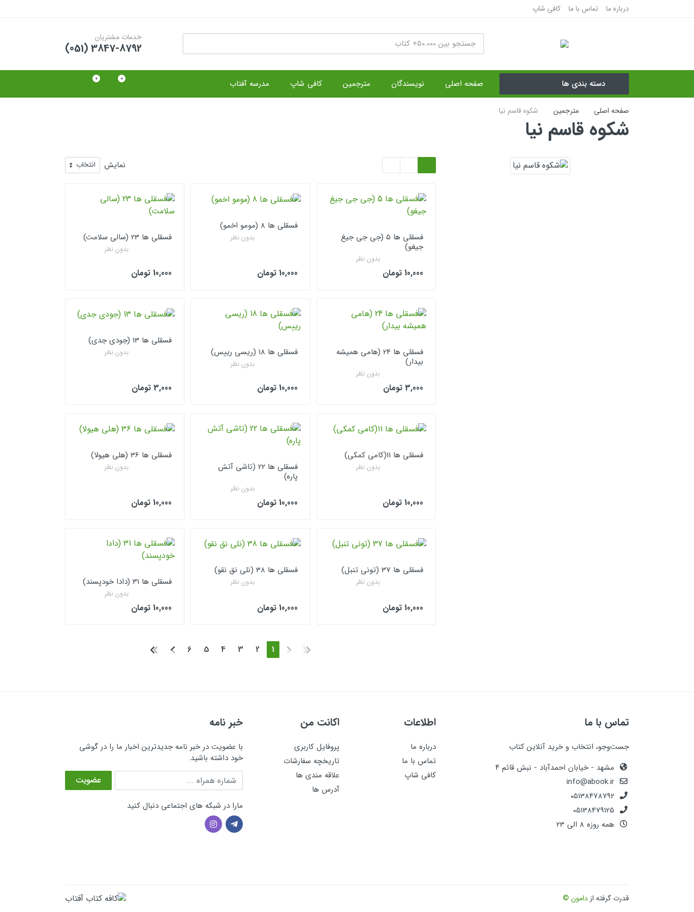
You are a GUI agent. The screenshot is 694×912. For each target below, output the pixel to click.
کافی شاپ (546, 8)
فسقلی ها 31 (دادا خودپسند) (127, 582)
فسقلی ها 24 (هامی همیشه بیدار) (379, 357)
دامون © (575, 898)
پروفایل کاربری (316, 747)
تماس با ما (583, 8)
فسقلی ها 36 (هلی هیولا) (131, 455)
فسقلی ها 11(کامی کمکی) (383, 455)
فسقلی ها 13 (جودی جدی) (130, 340)
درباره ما (617, 8)
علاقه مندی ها (317, 775)
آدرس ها (325, 789)
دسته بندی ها (583, 84)
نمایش (114, 165)
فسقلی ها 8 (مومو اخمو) (259, 225)
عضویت (88, 780)
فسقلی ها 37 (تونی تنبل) (382, 570)
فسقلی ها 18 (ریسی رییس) (254, 352)
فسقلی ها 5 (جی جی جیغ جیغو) (382, 242)
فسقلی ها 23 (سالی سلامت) (127, 237)
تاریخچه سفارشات (311, 761)
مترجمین (566, 111)
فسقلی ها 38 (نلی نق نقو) (256, 570)
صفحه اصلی (611, 111)
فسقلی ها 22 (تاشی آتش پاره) (258, 472)
